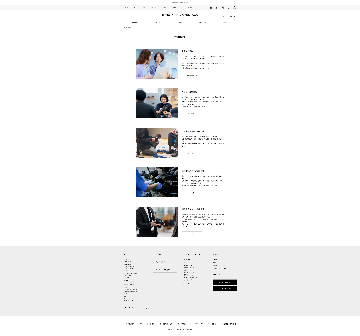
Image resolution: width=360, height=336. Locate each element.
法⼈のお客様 (202, 22)
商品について (187, 262)
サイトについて (188, 280)
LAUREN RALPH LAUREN (131, 291)
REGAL (126, 259)
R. (124, 282)
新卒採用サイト (191, 75)
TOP (125, 27)
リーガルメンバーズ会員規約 (161, 270)
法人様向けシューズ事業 (219, 268)
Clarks (125, 287)
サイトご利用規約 (129, 324)
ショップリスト (158, 254)
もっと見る (174, 7)
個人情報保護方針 (183, 324)
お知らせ (157, 22)
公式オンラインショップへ (228, 16)
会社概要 (135, 22)
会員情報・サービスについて (191, 275)
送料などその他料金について (191, 277)
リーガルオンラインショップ (191, 254)
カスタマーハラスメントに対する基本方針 (205, 324)
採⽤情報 (225, 22)
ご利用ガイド (186, 259)
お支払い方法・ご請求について (192, 267)
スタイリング (154, 7)
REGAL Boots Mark (129, 262)
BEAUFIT (126, 278)
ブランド (135, 7)
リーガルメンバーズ (159, 262)
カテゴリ (126, 7)
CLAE (125, 294)
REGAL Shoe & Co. (129, 266)
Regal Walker (127, 264)
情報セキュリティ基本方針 (147, 324)
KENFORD (126, 271)
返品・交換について (189, 272)
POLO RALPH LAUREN (130, 289)
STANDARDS (127, 275)
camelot (126, 280)
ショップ (165, 7)
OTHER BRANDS (128, 300)
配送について (187, 270)
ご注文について (188, 265)
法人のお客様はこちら (224, 288)
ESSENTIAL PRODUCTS (130, 273)
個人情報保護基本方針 (166, 324)
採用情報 (215, 265)
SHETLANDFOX (128, 268)
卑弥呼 (125, 296)
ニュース (144, 7)
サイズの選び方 (187, 283)
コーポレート (190, 7)
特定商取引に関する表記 (229, 324)
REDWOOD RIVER (129, 284)
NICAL (125, 298)
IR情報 (180, 22)
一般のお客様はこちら (224, 282)
